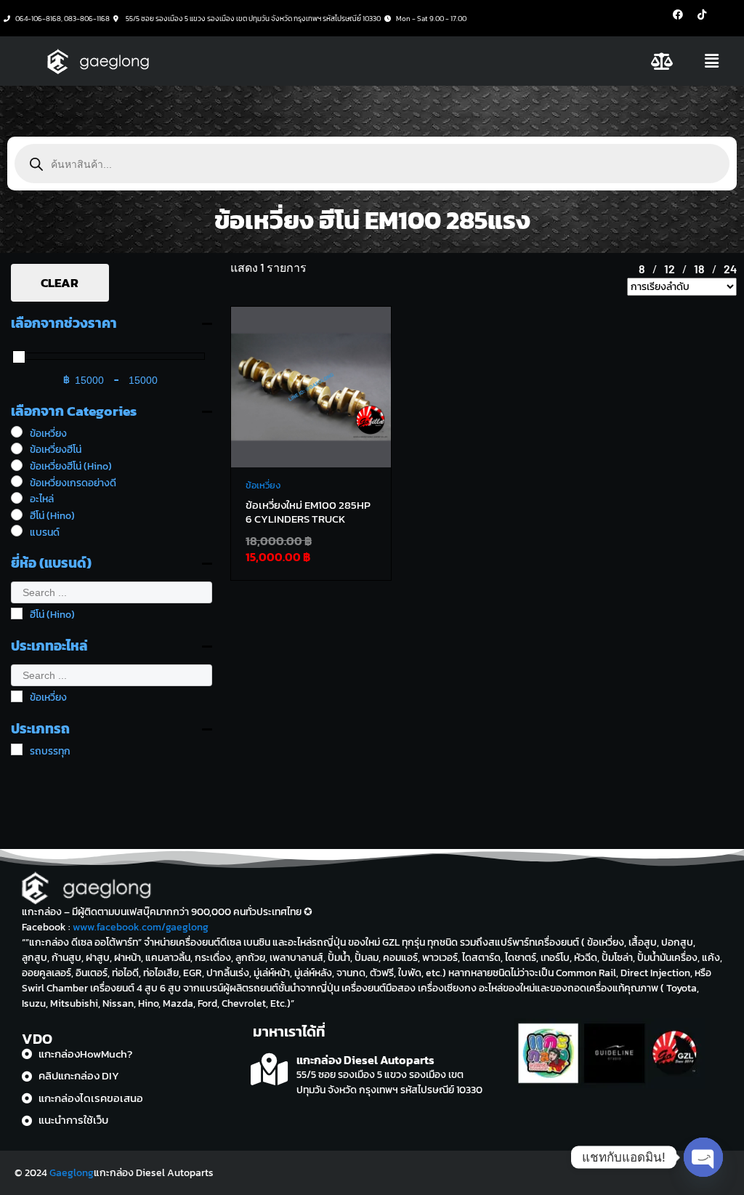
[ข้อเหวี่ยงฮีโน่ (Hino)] (17, 465)
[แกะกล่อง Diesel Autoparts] (269, 1069)
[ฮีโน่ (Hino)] (17, 514)
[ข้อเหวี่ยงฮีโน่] (17, 448)
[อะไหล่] (17, 498)
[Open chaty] (703, 1157)
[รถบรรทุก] (17, 749)
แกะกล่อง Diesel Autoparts (365, 1060)
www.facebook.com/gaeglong (141, 927)
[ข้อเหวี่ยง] (17, 432)
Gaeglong (71, 1172)
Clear (59, 282)
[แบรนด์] (17, 530)
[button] (712, 61)
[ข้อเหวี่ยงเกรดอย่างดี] (17, 481)
